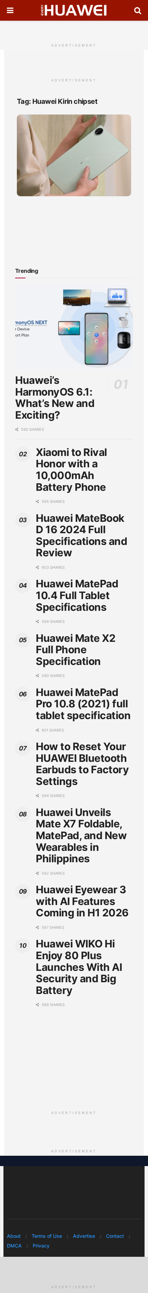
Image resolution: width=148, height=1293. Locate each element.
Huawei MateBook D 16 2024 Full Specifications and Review (81, 535)
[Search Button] (137, 10)
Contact (115, 1236)
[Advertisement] (74, 29)
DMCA (14, 1246)
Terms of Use (47, 1236)
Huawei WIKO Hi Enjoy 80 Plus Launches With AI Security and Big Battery (79, 966)
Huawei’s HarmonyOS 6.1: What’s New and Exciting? (54, 397)
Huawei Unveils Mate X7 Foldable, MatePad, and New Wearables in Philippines (81, 835)
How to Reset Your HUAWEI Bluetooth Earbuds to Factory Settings (82, 763)
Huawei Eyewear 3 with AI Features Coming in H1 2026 (82, 901)
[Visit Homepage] (74, 10)
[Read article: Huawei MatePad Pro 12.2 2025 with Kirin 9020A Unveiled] (74, 155)
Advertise (84, 1236)
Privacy (41, 1246)
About (14, 1236)
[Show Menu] (10, 10)
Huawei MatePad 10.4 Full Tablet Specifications (77, 595)
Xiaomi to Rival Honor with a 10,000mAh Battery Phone (71, 469)
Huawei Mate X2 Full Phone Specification (75, 649)
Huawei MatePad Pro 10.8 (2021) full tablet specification (83, 704)
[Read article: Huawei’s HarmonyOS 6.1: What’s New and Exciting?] (74, 327)
